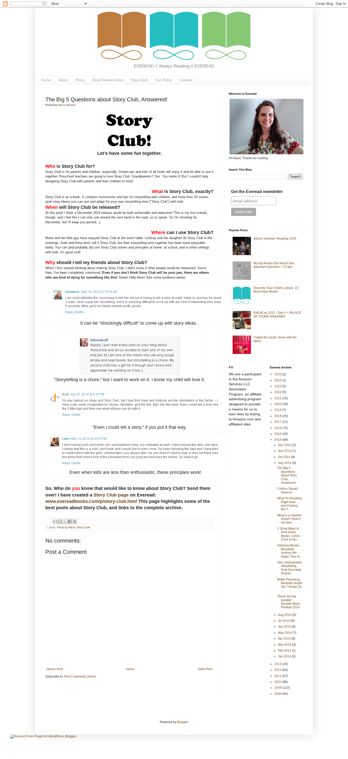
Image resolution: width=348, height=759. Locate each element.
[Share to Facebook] (69, 521)
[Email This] (55, 521)
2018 (278, 416)
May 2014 (285, 632)
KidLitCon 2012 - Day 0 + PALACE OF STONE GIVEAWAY (277, 314)
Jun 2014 (285, 626)
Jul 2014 (284, 621)
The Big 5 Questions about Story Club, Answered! (287, 475)
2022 (278, 392)
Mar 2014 (285, 644)
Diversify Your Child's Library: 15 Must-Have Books (275, 289)
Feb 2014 (285, 650)
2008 (278, 694)
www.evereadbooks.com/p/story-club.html (91, 501)
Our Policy (163, 80)
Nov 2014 (285, 451)
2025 (278, 374)
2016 (278, 428)
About (63, 80)
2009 (278, 687)
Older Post (205, 669)
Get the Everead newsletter (257, 191)
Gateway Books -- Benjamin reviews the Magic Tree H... (289, 551)
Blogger (182, 722)
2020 (278, 404)
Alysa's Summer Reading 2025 (274, 238)
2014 (278, 439)
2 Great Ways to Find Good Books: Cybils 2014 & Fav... (288, 534)
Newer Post (55, 669)
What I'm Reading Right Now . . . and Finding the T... (289, 503)
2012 (278, 670)
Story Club (139, 80)
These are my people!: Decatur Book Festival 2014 (288, 602)
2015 (278, 434)
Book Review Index (107, 80)
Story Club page (111, 495)
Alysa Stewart (66, 104)
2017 (278, 422)
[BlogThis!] (60, 521)
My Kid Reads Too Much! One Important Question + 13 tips (274, 265)
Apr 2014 (284, 638)
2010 (278, 682)
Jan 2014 (285, 656)
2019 (278, 410)
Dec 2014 (285, 445)
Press (80, 80)
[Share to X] (65, 521)
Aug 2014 (285, 615)
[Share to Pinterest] (74, 521)
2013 (278, 664)
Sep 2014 (285, 463)
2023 (278, 386)
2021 (278, 398)
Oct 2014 (284, 457)
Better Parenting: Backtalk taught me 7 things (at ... (289, 585)
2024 (278, 380)
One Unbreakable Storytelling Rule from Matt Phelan (289, 568)
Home (46, 80)
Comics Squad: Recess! (287, 490)
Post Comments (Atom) (80, 676)
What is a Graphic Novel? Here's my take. (289, 519)
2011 (278, 676)
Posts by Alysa (66, 527)
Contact (186, 80)
